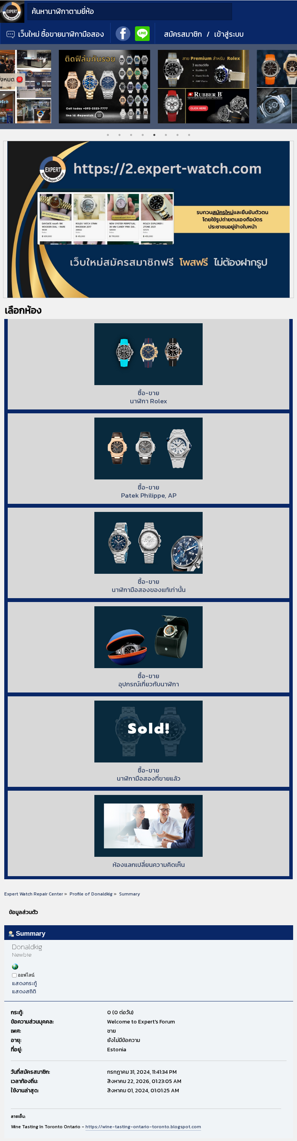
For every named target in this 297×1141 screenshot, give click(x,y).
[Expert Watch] (12, 21)
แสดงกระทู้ (24, 983)
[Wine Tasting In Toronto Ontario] (15, 968)
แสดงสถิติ (24, 992)
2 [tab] (119, 135)
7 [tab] (177, 135)
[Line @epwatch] (142, 33)
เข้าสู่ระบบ (229, 34)
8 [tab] (189, 135)
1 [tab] (108, 135)
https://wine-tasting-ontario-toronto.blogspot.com (143, 1126)
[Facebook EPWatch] (123, 33)
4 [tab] (143, 135)
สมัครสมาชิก (183, 34)
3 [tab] (131, 135)
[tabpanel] (49, 86)
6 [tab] (166, 135)
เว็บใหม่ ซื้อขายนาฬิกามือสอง (60, 34)
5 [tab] (154, 135)
